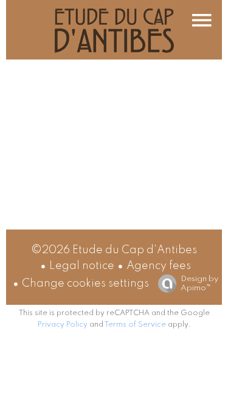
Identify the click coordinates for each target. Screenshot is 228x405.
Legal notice (81, 265)
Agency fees (158, 265)
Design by (199, 283)
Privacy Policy (63, 324)
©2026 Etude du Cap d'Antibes (114, 250)
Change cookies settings (85, 283)
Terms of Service (135, 324)
